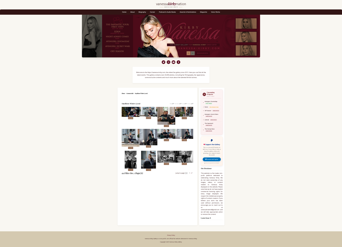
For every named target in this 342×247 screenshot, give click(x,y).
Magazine (203, 12)
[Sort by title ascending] (172, 103)
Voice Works (215, 12)
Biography (142, 12)
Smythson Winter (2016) (141, 93)
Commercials (129, 93)
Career (152, 12)
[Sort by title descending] (173, 103)
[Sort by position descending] (192, 103)
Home (124, 12)
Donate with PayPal (212, 159)
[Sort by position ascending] (191, 103)
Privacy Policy (171, 235)
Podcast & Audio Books (167, 12)
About (132, 12)
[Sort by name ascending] (179, 103)
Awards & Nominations (188, 12)
